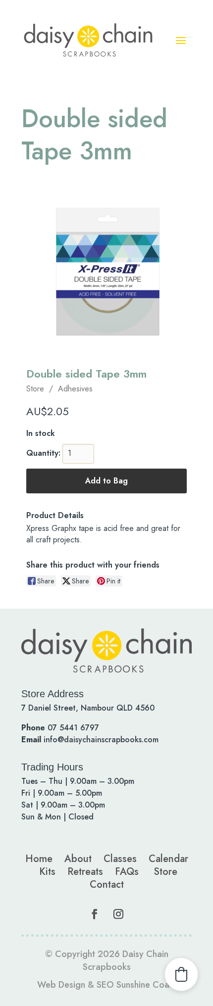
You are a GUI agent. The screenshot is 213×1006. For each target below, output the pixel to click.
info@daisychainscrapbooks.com (101, 739)
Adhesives (75, 388)
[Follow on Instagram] (118, 914)
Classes (120, 859)
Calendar (168, 859)
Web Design (61, 984)
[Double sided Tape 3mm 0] (106, 272)
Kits (47, 871)
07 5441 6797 (73, 727)
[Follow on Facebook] (95, 914)
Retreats (85, 871)
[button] (181, 974)
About (78, 859)
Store (35, 388)
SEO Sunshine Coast (136, 984)
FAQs (127, 871)
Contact (107, 884)
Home (39, 859)
